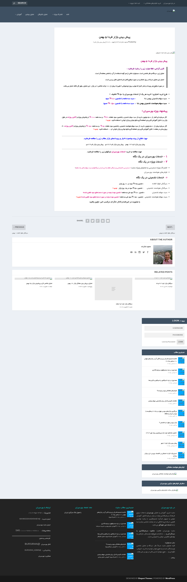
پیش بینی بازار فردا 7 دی (94, 144)
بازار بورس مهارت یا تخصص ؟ (168, 422)
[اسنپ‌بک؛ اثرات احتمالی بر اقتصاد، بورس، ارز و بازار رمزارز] (181, 455)
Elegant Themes (145, 578)
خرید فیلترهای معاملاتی (153, 3)
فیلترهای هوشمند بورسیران (155, 172)
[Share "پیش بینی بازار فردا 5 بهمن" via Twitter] (92, 220)
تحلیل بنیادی (29, 14)
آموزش (19, 14)
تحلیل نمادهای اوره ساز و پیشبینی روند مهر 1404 (161, 433)
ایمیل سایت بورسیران (44, 524)
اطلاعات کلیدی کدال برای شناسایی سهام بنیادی (162, 401)
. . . (172, 557)
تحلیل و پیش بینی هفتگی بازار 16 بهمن (80, 283)
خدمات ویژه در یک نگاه (150, 161)
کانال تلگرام (116, 202)
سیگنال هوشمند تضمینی (157, 188)
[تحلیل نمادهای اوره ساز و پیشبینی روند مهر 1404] (181, 434)
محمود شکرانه (123, 42)
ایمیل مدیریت (46, 519)
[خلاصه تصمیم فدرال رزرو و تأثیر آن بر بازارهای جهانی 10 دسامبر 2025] (181, 360)
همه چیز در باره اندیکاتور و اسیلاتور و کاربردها (163, 380)
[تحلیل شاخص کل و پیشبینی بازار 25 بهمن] (33, 279)
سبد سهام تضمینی (130, 117)
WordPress (170, 578)
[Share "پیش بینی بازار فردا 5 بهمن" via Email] (107, 220)
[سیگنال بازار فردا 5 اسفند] (113, 289)
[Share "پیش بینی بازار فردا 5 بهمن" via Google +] (97, 220)
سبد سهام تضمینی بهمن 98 (155, 98)
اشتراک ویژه (58, 14)
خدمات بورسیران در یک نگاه (148, 156)
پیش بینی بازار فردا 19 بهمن (135, 144)
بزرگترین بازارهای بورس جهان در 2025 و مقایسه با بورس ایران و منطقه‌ (161, 412)
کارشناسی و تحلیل (45, 538)
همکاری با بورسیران (44, 556)
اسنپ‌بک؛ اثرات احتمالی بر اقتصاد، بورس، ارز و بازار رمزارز (161, 454)
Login (180, 342)
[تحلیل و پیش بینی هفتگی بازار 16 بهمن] (73, 279)
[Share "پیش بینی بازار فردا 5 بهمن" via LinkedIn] (102, 220)
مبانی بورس (108, 526)
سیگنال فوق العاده (159, 184)
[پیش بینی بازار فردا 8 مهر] (181, 445)
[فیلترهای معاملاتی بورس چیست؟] (181, 392)
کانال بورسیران (46, 544)
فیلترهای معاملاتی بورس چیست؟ (167, 390)
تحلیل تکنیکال (42, 14)
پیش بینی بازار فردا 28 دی (114, 144)
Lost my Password (168, 342)
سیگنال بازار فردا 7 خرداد (164, 283)
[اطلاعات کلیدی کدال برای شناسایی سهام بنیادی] (181, 402)
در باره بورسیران (169, 3)
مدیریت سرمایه (100, 526)
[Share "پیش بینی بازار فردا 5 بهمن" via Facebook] (87, 220)
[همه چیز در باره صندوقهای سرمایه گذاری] (181, 372)
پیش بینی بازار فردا (99, 42)
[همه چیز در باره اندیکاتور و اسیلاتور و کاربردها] (181, 382)
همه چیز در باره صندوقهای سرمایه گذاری (164, 370)
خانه (67, 14)
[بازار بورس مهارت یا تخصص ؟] (181, 424)
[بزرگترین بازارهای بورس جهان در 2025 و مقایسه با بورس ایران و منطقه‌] (181, 413)
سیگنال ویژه (108, 547)
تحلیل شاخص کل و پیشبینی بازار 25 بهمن (39, 283)
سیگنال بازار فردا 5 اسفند (124, 304)
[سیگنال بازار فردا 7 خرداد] (153, 279)
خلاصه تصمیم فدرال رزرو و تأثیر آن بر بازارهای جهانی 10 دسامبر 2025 (160, 359)
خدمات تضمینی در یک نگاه (150, 177)
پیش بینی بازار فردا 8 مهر (169, 443)
